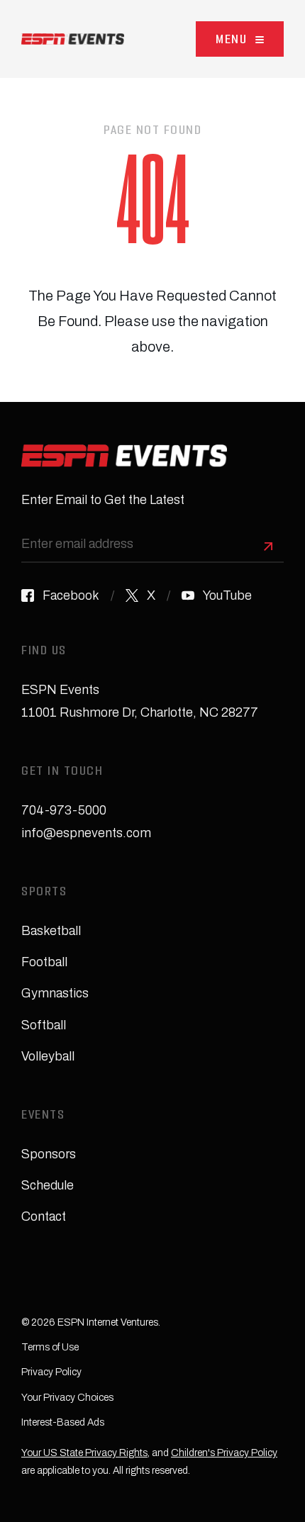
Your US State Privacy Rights (84, 1453)
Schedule (47, 1185)
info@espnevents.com (86, 833)
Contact (43, 1216)
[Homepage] (72, 39)
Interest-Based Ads (62, 1422)
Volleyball (47, 1056)
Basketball (51, 931)
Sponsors (48, 1154)
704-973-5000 (63, 810)
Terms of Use (50, 1347)
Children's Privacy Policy (224, 1453)
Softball (43, 1025)
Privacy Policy (51, 1372)
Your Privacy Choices (67, 1397)
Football (44, 962)
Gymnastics (55, 993)
